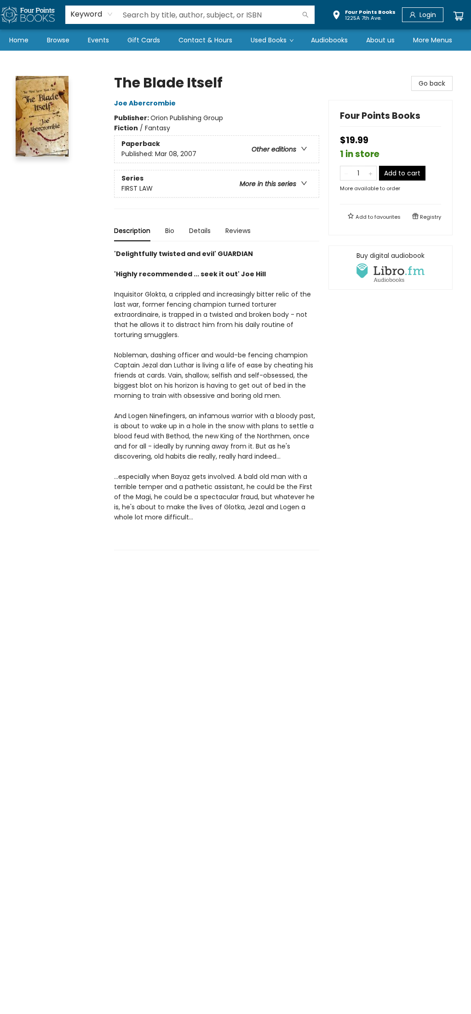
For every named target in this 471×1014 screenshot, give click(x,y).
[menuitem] (19, 40)
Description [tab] (132, 230)
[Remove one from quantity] (346, 173)
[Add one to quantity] (370, 173)
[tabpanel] (216, 399)
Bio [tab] (169, 230)
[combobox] (91, 14)
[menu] (235, 40)
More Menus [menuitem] (432, 40)
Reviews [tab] (238, 230)
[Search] (305, 15)
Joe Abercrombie (145, 103)
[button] (364, 16)
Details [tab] (200, 230)
